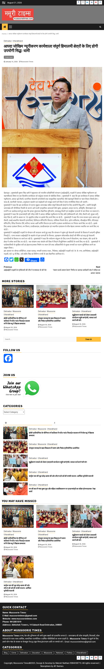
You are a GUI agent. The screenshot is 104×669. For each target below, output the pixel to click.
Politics (69, 653)
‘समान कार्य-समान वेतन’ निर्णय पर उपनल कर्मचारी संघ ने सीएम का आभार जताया (76, 270)
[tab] (27, 423)
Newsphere (45, 666)
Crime (13, 653)
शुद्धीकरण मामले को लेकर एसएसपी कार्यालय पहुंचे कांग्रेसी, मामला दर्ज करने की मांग (84, 317)
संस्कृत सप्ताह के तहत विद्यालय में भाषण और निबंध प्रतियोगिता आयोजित (52, 319)
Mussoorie (17, 311)
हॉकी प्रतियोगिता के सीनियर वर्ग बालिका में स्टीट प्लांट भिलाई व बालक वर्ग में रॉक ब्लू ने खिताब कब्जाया (17, 321)
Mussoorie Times (27, 62)
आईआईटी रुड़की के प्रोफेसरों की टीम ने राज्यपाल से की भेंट (25, 268)
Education (36, 653)
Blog (5, 653)
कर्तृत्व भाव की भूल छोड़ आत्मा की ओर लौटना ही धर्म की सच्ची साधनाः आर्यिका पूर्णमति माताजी (61, 476)
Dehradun (8, 41)
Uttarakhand (18, 41)
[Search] (100, 26)
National (59, 653)
